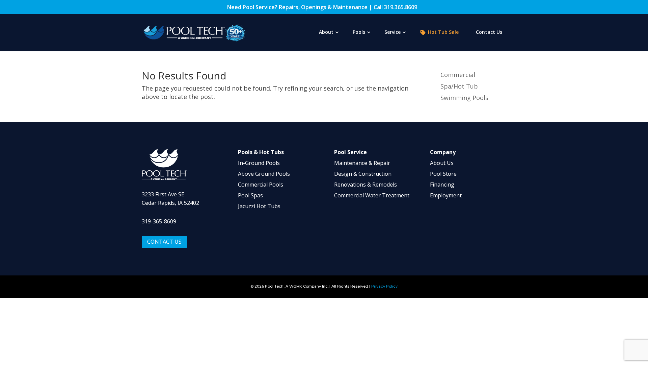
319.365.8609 (400, 7)
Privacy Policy (384, 286)
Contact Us (489, 32)
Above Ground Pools (264, 173)
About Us (442, 163)
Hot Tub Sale (443, 32)
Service (392, 32)
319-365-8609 (159, 221)
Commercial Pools (260, 184)
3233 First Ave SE (163, 194)
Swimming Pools (464, 98)
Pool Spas (250, 195)
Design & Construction (363, 173)
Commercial (457, 75)
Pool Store (443, 173)
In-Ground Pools (259, 163)
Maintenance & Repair (362, 163)
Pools (359, 32)
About (326, 32)
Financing (442, 184)
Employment (446, 195)
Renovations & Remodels (365, 184)
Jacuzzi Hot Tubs (259, 206)
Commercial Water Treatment (371, 195)
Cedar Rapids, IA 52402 (170, 202)
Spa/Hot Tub (459, 86)
